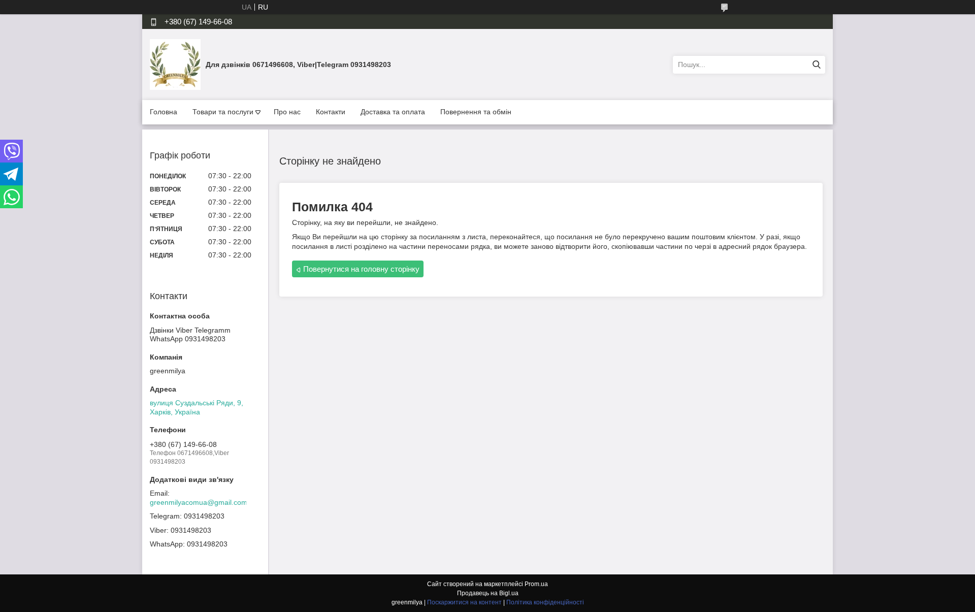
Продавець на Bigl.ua (487, 593)
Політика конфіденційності (545, 602)
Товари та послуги (222, 112)
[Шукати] (816, 65)
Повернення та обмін (475, 112)
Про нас (287, 112)
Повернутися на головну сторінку (361, 269)
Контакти (330, 112)
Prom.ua (536, 584)
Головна (163, 112)
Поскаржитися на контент (464, 602)
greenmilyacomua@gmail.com (198, 502)
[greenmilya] (175, 64)
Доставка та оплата (393, 112)
